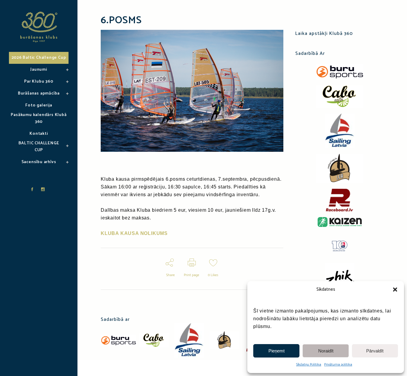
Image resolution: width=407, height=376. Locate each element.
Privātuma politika (338, 364)
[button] (395, 290)
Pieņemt (276, 350)
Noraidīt (325, 350)
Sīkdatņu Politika (308, 364)
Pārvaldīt (374, 350)
